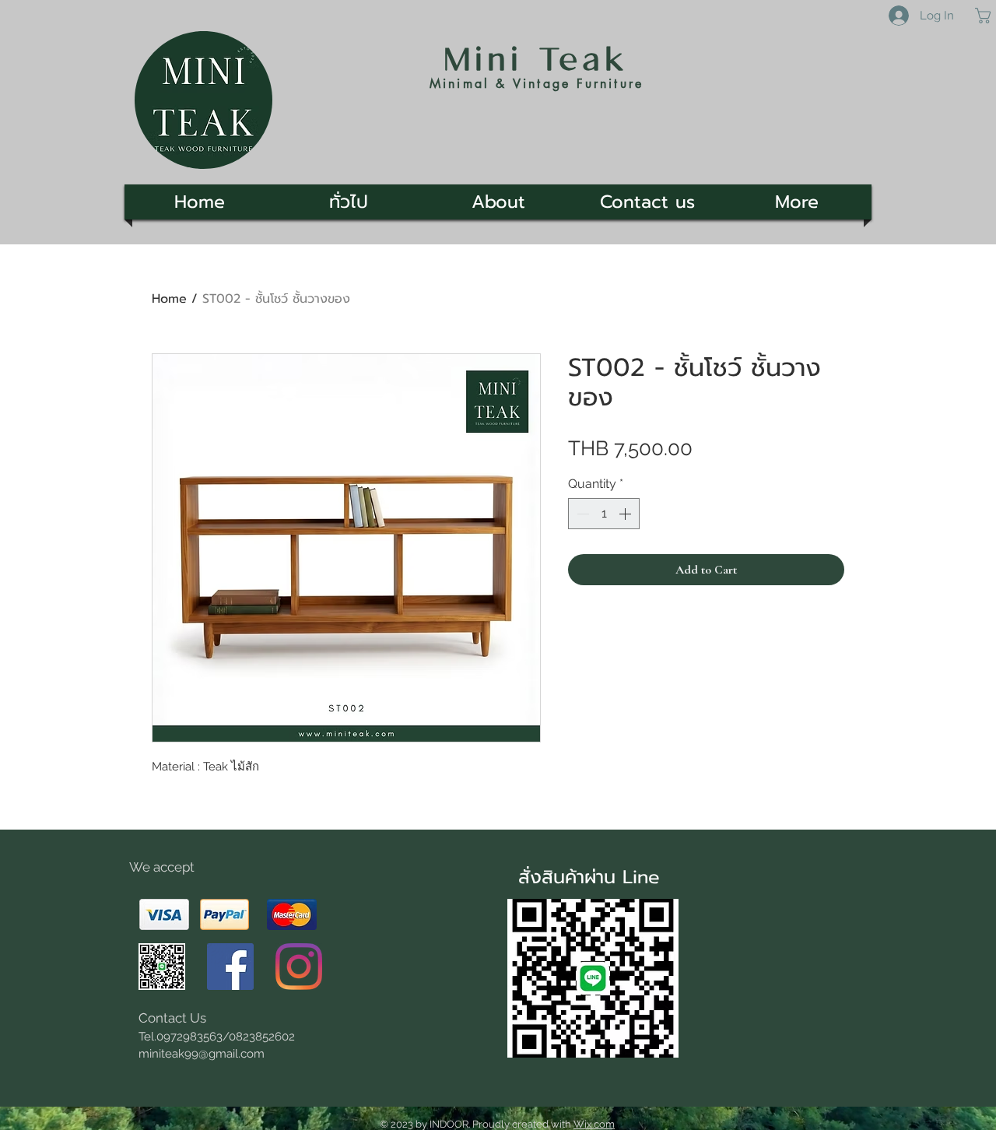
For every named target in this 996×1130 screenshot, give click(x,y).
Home (169, 299)
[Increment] (626, 513)
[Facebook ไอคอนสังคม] (230, 966)
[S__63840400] (162, 966)
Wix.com (594, 1124)
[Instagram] (298, 966)
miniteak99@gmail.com (202, 1054)
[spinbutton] (603, 513)
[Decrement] (581, 513)
